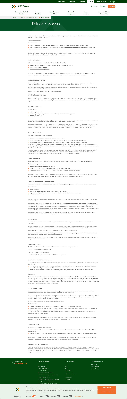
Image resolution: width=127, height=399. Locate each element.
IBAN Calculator (41, 366)
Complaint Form (68, 370)
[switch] (47, 396)
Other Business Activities (54, 13)
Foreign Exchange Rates (43, 368)
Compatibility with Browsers (70, 373)
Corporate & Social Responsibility (104, 13)
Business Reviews (95, 368)
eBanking (82, 2)
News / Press (94, 364)
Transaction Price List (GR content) (45, 372)
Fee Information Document (44, 377)
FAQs (65, 366)
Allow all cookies (107, 387)
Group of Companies (70, 13)
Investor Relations (38, 13)
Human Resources (86, 13)
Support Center (101, 2)
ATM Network (67, 379)
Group (91, 2)
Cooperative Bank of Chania (21, 13)
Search (104, 6)
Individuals (61, 2)
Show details (78, 396)
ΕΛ (110, 1)
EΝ (113, 1)
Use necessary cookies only (107, 392)
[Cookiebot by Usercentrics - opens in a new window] (17, 396)
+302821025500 (21, 363)
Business (72, 2)
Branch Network (68, 377)
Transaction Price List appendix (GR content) (48, 375)
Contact (95, 6)
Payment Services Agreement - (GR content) (47, 383)
